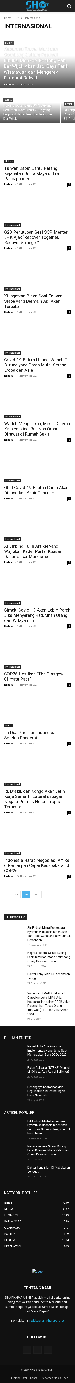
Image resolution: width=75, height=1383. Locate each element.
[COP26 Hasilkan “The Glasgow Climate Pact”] (37, 652)
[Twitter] (27, 1350)
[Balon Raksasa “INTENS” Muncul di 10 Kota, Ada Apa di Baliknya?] (14, 1073)
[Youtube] (48, 1350)
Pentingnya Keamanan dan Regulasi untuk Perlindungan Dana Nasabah (46, 1091)
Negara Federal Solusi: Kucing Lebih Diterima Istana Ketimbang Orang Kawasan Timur (49, 957)
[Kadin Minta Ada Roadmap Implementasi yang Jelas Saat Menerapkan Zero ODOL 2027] (14, 1052)
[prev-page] (7, 894)
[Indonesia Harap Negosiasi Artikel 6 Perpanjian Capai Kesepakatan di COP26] (37, 838)
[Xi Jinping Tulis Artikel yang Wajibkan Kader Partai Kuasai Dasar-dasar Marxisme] (37, 524)
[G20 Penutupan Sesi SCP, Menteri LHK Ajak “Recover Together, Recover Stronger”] (37, 210)
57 (35, 894)
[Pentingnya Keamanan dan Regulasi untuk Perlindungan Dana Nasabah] (14, 1092)
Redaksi (9, 184)
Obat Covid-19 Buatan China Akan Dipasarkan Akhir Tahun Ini (36, 490)
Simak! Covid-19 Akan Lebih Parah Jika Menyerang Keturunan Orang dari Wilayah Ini (37, 615)
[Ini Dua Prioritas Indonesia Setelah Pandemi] (37, 710)
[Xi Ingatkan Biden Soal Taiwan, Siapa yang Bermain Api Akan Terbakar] (37, 274)
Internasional (12, 225)
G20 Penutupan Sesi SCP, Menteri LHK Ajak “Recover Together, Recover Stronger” (36, 237)
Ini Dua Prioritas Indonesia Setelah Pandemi (29, 735)
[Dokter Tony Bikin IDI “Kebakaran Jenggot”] (14, 979)
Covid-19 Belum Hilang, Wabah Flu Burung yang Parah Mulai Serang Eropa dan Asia (37, 365)
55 (16, 894)
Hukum (9, 161)
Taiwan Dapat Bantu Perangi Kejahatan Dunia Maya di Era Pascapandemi (31, 173)
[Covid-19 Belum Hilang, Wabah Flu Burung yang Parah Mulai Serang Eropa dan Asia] (37, 338)
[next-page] (44, 894)
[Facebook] (37, 1350)
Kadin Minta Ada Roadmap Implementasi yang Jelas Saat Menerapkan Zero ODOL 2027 (47, 1050)
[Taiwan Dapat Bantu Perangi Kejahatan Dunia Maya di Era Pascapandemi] (37, 146)
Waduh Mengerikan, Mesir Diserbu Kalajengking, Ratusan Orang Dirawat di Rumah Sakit (37, 429)
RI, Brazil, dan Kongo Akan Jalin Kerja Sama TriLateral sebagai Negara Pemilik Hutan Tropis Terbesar (34, 799)
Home (7, 18)
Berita (18, 18)
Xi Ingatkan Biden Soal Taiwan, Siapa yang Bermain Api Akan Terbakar (33, 301)
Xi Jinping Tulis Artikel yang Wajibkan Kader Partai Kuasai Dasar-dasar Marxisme (32, 551)
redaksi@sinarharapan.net (46, 1320)
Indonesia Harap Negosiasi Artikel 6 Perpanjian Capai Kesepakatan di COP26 (37, 865)
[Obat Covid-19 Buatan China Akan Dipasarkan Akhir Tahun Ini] (37, 465)
